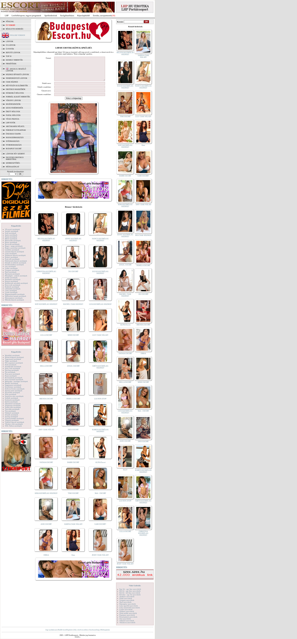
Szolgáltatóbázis (67, 15)
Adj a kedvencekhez (81, 630)
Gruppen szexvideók (126, 600)
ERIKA (46, 555)
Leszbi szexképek (11, 292)
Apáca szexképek (11, 235)
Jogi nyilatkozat (51, 630)
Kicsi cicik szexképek (12, 285)
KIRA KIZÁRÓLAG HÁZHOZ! (46, 493)
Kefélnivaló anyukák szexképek (16, 283)
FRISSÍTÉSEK (11, 64)
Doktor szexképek (11, 257)
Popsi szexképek (11, 376)
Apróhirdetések (50, 15)
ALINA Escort (100, 462)
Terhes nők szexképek (13, 407)
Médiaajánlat (105, 630)
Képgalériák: (16, 226)
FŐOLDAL (10, 21)
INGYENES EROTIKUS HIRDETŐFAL (15, 158)
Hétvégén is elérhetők (17, 85)
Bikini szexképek (11, 239)
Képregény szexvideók (127, 604)
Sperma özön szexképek (13, 391)
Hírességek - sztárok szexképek (16, 276)
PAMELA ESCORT (73, 399)
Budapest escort (14, 149)
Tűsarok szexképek (12, 420)
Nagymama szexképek (13, 359)
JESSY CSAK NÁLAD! (100, 555)
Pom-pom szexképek (12, 374)
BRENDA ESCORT (46, 399)
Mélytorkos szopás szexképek (15, 296)
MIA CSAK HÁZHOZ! (143, 235)
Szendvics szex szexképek (14, 396)
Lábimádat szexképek (12, 289)
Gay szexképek (10, 266)
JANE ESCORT (46, 524)
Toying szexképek (11, 417)
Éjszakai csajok (13, 134)
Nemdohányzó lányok (16, 78)
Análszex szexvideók (126, 596)
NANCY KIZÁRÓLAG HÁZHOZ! (100, 239)
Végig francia (12, 119)
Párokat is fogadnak (16, 130)
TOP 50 (8, 56)
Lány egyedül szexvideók (128, 606)
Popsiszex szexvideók (127, 615)
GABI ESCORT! (100, 524)
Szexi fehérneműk (14, 108)
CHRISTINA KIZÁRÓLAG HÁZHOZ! (46, 272)
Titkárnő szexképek (12, 413)
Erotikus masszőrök (15, 89)
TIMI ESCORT (73, 493)
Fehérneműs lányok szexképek (16, 261)
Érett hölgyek (13, 111)
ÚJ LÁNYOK (10, 45)
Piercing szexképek (12, 370)
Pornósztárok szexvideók (128, 617)
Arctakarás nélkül (15, 126)
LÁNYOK (9, 41)
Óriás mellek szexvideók (128, 613)
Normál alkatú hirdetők (18, 97)
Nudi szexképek (10, 365)
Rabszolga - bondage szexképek (16, 381)
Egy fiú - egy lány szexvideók (130, 589)
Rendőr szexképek (11, 383)
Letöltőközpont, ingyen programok (26, 15)
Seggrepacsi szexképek (13, 385)
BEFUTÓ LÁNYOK (13, 52)
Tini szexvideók (125, 619)
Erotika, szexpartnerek (102, 15)
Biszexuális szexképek (13, 240)
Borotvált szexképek (12, 244)
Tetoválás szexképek (12, 409)
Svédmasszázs (12, 141)
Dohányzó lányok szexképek (15, 255)
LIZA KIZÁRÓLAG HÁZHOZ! (100, 304)
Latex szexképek (11, 290)
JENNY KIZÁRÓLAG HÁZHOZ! (73, 239)
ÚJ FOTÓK (10, 49)
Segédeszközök (13, 104)
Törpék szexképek (11, 415)
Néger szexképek (11, 361)
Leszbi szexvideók (126, 609)
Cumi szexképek (11, 253)
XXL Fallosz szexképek (13, 426)
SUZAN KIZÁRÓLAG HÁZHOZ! (100, 272)
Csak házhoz (12, 82)
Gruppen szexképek (12, 270)
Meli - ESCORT (100, 493)
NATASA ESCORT (46, 462)
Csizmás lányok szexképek (14, 252)
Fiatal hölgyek (13, 115)
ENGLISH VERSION (17, 35)
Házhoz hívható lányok (17, 74)
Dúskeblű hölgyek (15, 93)
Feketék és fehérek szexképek (15, 263)
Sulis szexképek (10, 394)
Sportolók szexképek (12, 392)
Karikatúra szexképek (12, 279)
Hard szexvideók (125, 602)
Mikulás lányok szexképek (14, 300)
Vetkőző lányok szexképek (14, 422)
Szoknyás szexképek (12, 400)
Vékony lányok (13, 100)
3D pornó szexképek (12, 229)
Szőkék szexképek (11, 398)
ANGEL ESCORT (73, 366)
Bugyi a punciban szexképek (15, 248)
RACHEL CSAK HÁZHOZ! (73, 304)
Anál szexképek (10, 233)
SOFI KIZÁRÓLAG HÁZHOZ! (46, 304)
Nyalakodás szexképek (13, 366)
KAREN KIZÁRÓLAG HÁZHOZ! (100, 430)
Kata (73, 555)
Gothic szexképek (11, 268)
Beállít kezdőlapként (65, 630)
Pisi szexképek (10, 372)
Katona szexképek (11, 281)
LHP (7, 15)
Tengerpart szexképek (13, 405)
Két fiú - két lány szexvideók (129, 593)
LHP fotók (10, 123)
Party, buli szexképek (12, 368)
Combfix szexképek (12, 250)
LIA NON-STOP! (100, 399)
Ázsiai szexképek (11, 237)
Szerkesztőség (94, 630)
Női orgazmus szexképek (14, 363)
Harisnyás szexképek (12, 274)
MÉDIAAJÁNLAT (12, 167)
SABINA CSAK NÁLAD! (73, 524)
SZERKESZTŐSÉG (13, 163)
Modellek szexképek (12, 355)
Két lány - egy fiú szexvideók (130, 595)
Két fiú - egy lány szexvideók (130, 591)
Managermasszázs (15, 137)
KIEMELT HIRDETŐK (14, 60)
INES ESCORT (73, 429)
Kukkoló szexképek (12, 287)
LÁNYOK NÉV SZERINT (15, 154)
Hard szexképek (10, 272)
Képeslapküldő (83, 15)
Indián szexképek (11, 277)
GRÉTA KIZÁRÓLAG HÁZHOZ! (100, 367)
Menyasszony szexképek (14, 298)
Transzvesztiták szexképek (14, 418)
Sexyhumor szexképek (13, 387)
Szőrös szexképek (11, 402)
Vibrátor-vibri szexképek (14, 424)
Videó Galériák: (135, 585)
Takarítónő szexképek (13, 404)
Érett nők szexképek (12, 259)
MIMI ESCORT (73, 335)
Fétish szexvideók (125, 598)
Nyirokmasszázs (14, 145)
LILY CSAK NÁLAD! (100, 335)
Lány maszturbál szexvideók (129, 608)
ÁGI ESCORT (73, 271)
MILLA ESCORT (46, 366)
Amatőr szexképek (11, 231)
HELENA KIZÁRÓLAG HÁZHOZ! (46, 239)
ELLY (125, 470)
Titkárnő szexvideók (126, 621)
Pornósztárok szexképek (13, 378)
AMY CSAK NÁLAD (46, 429)
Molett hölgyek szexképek (14, 357)
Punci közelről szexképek (14, 379)
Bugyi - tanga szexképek (14, 246)
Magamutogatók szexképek (15, 294)
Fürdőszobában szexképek (14, 265)
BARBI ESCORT (73, 462)
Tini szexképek (10, 411)
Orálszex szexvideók (126, 611)
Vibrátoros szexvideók (127, 622)
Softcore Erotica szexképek (14, 389)
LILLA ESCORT (46, 335)
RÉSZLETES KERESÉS (14, 29)
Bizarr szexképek (11, 242)
